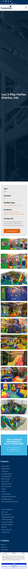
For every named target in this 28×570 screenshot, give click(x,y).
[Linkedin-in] (8, 1)
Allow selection (14, 565)
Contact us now (12, 231)
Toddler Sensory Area (17, 214)
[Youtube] (6, 1)
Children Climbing (9, 212)
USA (5, 198)
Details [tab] (14, 553)
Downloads (7, 3)
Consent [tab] (4, 553)
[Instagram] (3, 1)
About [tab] (23, 553)
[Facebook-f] (1, 1)
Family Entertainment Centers (13, 205)
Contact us (14, 449)
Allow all (14, 563)
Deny (14, 567)
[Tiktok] (11, 1)
